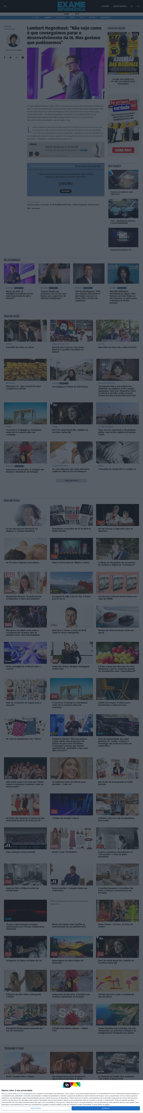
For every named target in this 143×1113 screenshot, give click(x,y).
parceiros (20, 1093)
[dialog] (71, 1096)
